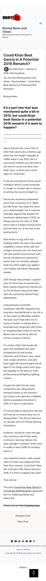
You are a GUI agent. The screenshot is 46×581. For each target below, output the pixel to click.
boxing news (33, 505)
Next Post (23, 521)
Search (23, 567)
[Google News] (23, 541)
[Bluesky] (30, 541)
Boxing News (18, 73)
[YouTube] (16, 541)
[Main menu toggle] (41, 23)
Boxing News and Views (14, 29)
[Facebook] (12, 541)
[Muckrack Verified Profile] (19, 541)
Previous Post (23, 516)
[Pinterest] (27, 541)
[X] (34, 541)
